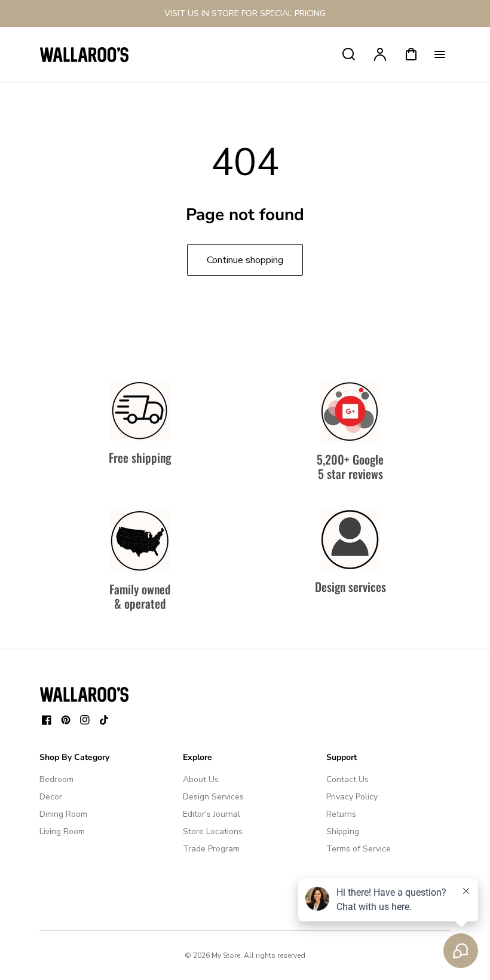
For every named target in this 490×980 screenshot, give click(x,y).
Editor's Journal (211, 814)
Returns (341, 814)
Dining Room (63, 814)
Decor (50, 796)
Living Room (62, 831)
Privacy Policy (352, 796)
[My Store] (84, 694)
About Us (201, 779)
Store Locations (213, 831)
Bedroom (56, 779)
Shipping (342, 831)
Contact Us (347, 779)
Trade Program (211, 848)
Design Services (213, 796)
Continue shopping (245, 260)
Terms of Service (358, 848)
